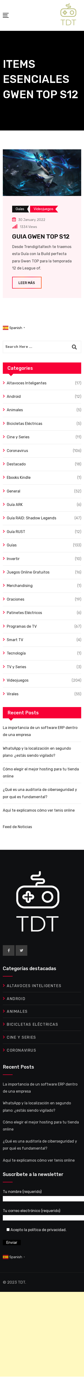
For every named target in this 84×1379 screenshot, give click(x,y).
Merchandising (20, 585)
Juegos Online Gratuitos (28, 572)
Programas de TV (22, 626)
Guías (12, 545)
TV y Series (16, 667)
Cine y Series (18, 437)
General (13, 491)
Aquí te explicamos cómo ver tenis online (39, 810)
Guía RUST (16, 531)
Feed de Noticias (17, 827)
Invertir (13, 559)
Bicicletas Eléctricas (24, 423)
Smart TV (15, 640)
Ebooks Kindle (19, 477)
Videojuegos (17, 680)
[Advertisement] (42, 1334)
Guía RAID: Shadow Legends (31, 518)
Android (14, 396)
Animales (15, 410)
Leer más (26, 283)
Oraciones (15, 599)
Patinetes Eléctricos (24, 612)
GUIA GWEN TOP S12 (41, 236)
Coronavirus (17, 450)
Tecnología (16, 653)
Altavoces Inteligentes (26, 383)
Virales (12, 694)
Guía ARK (15, 504)
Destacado (16, 464)
